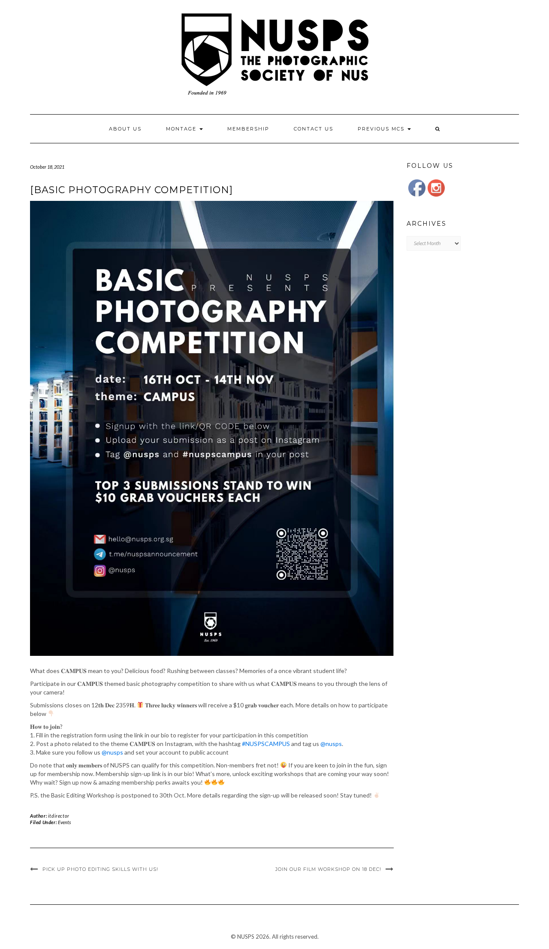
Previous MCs (382, 129)
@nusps (331, 743)
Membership (248, 129)
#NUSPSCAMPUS (266, 743)
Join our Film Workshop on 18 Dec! (328, 869)
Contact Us (313, 129)
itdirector (58, 816)
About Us (125, 129)
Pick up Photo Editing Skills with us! (100, 869)
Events (64, 822)
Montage (182, 129)
